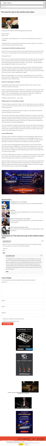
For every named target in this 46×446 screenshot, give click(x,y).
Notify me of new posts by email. (11, 321)
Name (3, 300)
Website (4, 312)
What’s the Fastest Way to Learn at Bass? (20, 218)
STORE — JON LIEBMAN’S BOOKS (24, 438)
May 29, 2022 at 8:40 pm (6, 242)
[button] (45, 1)
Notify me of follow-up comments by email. (13, 319)
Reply (4, 252)
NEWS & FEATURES (40, 438)
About (33, 438)
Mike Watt (12, 210)
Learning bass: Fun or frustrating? (18, 202)
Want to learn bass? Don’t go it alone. (19, 227)
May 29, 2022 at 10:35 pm (10, 256)
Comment (4, 282)
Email (3, 306)
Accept (21, 444)
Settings (26, 444)
